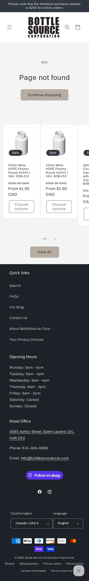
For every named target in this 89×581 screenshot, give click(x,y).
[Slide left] (34, 239)
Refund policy (75, 563)
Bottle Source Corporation (42, 557)
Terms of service (62, 570)
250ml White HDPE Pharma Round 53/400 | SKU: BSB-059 (57, 171)
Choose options (21, 207)
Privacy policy (52, 563)
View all (44, 252)
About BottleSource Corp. (30, 328)
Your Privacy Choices (26, 339)
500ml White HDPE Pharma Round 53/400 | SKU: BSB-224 (19, 171)
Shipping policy (29, 563)
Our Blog (16, 307)
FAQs (14, 296)
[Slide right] (55, 239)
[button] (9, 27)
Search (15, 286)
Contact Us (18, 318)
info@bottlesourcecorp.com (45, 458)
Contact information (33, 570)
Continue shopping (44, 95)
